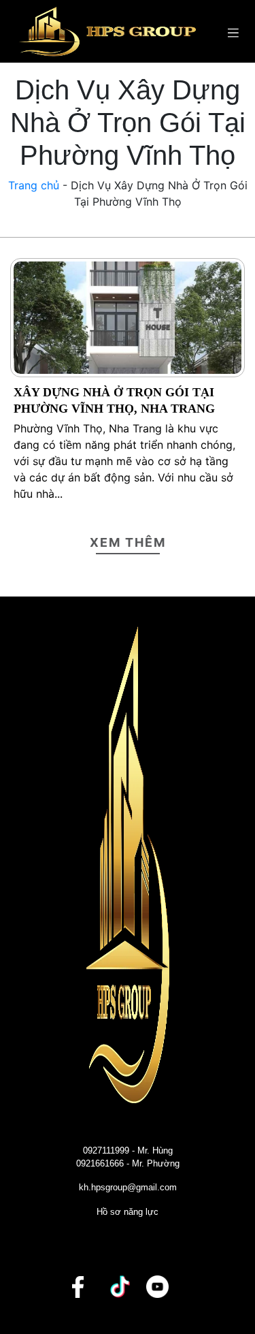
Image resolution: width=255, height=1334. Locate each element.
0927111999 (106, 1150)
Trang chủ (33, 185)
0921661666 (100, 1163)
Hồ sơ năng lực (127, 1212)
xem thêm (128, 542)
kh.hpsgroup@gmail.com (128, 1187)
